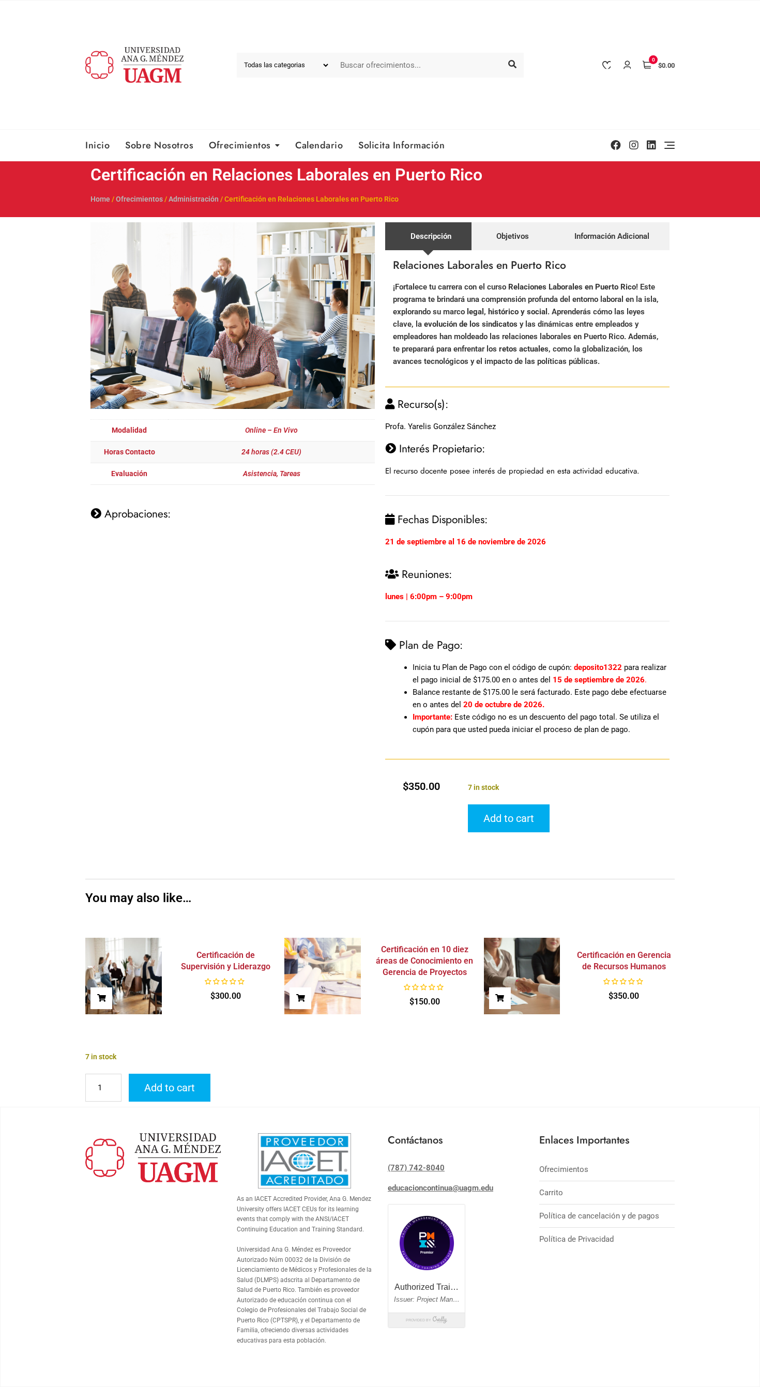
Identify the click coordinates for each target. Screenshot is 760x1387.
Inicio (97, 145)
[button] (101, 998)
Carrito (551, 1192)
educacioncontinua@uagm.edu (440, 1188)
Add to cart (508, 818)
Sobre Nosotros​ (159, 145)
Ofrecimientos (240, 145)
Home (100, 199)
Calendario (319, 145)
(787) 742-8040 (416, 1167)
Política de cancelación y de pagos (599, 1216)
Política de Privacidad (576, 1239)
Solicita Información (401, 145)
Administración (194, 199)
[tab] (428, 236)
